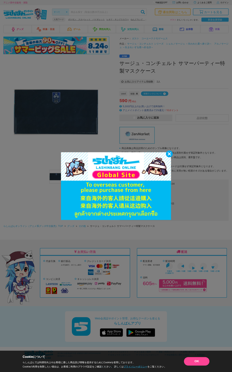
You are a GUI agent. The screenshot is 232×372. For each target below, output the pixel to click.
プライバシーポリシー (135, 366)
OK (196, 361)
